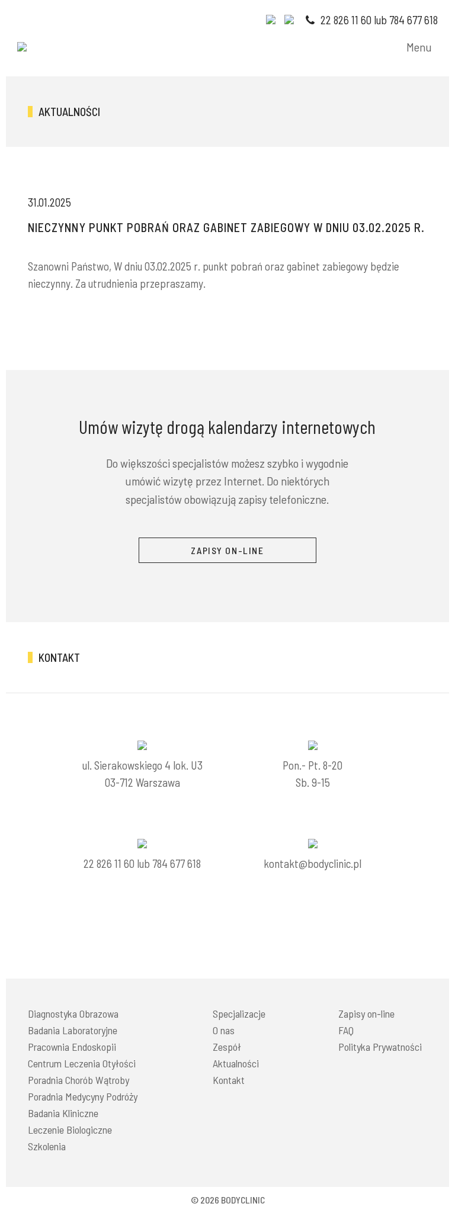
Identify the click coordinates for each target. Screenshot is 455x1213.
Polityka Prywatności (380, 1046)
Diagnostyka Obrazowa (73, 1013)
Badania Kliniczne (63, 1113)
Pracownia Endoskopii (72, 1046)
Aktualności (236, 1063)
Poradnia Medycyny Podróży (82, 1096)
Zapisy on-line (366, 1013)
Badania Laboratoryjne (72, 1030)
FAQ (346, 1030)
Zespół (227, 1046)
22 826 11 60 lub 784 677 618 (378, 20)
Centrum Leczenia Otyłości (82, 1063)
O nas (224, 1030)
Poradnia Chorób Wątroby (78, 1079)
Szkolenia (47, 1146)
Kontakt (229, 1079)
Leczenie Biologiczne (70, 1129)
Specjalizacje (239, 1013)
